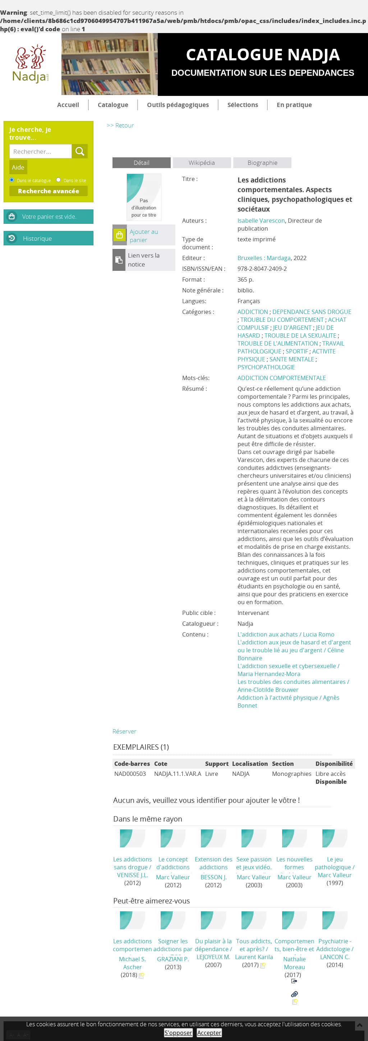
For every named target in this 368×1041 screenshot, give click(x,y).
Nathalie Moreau (294, 963)
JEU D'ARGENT (292, 328)
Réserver (124, 731)
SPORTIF (297, 351)
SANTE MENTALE (292, 359)
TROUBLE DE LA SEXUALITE (300, 335)
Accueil (68, 105)
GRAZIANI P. (173, 959)
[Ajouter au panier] (119, 235)
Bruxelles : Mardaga (264, 258)
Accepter (209, 1033)
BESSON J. (214, 877)
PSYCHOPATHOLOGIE (266, 367)
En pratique (294, 105)
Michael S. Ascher (132, 963)
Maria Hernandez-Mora (269, 674)
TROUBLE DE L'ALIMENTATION (278, 343)
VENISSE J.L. (132, 875)
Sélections (242, 105)
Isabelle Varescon (261, 221)
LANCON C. (335, 957)
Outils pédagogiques (178, 105)
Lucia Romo (319, 634)
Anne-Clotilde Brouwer (268, 690)
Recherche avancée (48, 191)
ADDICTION (253, 312)
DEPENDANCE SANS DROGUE (311, 312)
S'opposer (178, 1033)
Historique (37, 238)
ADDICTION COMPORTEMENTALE (282, 378)
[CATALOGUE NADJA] (30, 64)
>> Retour (120, 125)
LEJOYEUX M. (213, 957)
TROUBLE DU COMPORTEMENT (282, 320)
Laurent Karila (254, 957)
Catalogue (113, 105)
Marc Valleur (173, 877)
